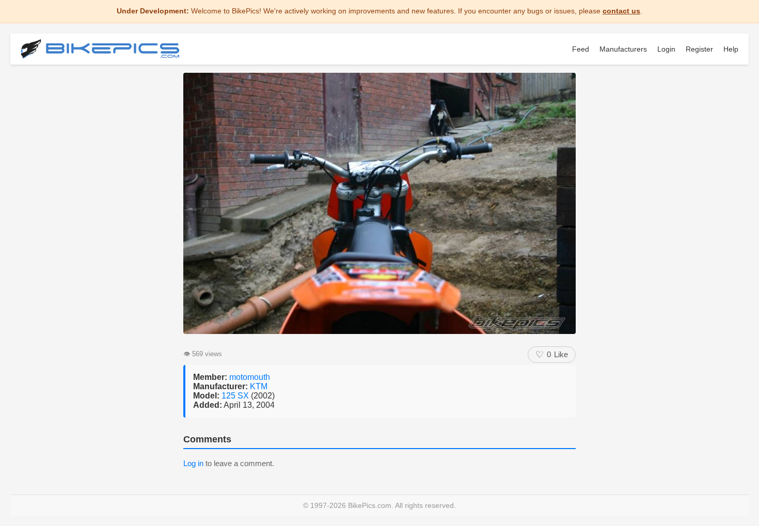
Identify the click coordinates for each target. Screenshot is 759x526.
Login (666, 49)
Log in (193, 463)
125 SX (236, 395)
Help (730, 49)
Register (699, 49)
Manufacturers (623, 49)
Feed (580, 49)
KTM (258, 386)
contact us (621, 11)
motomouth (249, 377)
